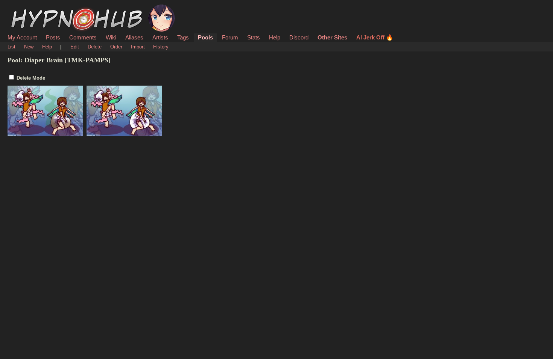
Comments (83, 37)
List (11, 47)
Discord (298, 37)
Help (274, 37)
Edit (74, 47)
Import (138, 47)
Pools (205, 37)
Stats (253, 37)
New (28, 47)
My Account (22, 37)
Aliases (134, 37)
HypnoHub (29, 9)
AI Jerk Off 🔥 (374, 37)
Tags (183, 37)
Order (116, 47)
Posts (53, 37)
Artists (160, 37)
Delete (95, 47)
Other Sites (332, 37)
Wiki (111, 37)
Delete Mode (31, 78)
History (161, 47)
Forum (230, 37)
